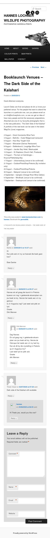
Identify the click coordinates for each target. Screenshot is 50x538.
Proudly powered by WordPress (25, 533)
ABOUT (16, 48)
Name (13, 487)
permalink (24, 219)
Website (12, 513)
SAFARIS (35, 48)
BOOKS (25, 48)
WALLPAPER (9, 59)
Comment (13, 454)
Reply (11, 268)
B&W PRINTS (26, 53)
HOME (6, 48)
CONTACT (21, 59)
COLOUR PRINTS (11, 53)
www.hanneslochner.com (31, 217)
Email (13, 500)
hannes (6, 219)
